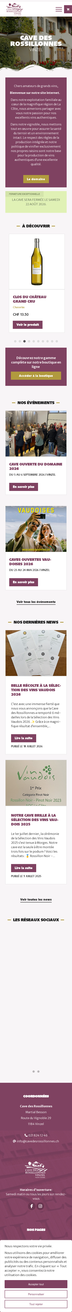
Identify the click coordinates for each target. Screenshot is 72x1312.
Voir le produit (27, 324)
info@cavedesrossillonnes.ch (38, 1141)
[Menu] (57, 9)
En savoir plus (23, 487)
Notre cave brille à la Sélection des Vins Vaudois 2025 (34, 819)
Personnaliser (36, 1294)
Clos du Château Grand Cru (28, 299)
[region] (36, 1276)
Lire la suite (23, 738)
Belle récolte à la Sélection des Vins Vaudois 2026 (36, 690)
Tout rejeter (36, 1304)
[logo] (29, 9)
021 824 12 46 (37, 1135)
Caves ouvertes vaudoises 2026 (30, 561)
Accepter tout (36, 1284)
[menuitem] (59, 9)
